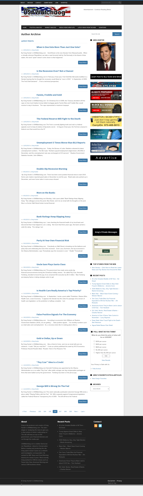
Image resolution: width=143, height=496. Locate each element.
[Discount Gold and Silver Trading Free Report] (106, 86)
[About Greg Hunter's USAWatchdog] (106, 70)
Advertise (64, 3)
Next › (76, 411)
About (23, 3)
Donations (102, 27)
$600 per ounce (101, 347)
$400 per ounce (101, 344)
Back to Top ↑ (112, 483)
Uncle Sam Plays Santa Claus (51, 264)
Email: (96, 245)
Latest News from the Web (87, 27)
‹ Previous (32, 411)
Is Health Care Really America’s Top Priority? (59, 290)
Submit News (48, 3)
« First (24, 411)
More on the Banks (46, 192)
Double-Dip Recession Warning (52, 168)
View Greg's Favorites (99, 378)
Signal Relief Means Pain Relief (102, 325)
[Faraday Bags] (106, 113)
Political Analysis (36, 27)
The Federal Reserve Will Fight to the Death (59, 118)
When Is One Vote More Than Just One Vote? (58, 47)
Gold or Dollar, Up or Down (50, 338)
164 (45, 411)
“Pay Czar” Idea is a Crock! (50, 362)
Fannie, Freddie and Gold (49, 94)
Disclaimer (112, 481)
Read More (83, 62)
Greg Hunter (35, 50)
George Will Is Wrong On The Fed (53, 386)
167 (60, 411)
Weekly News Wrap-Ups (67, 27)
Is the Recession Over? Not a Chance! (55, 70)
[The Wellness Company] (106, 139)
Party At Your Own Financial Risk (53, 240)
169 (70, 411)
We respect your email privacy (106, 254)
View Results (106, 360)
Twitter (100, 425)
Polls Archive (97, 368)
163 (39, 411)
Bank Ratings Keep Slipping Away (53, 216)
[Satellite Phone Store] (106, 100)
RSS (95, 425)
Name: (96, 239)
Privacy (119, 481)
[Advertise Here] (106, 160)
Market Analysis (50, 27)
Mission (30, 3)
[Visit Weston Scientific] (106, 126)
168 (65, 411)
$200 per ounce (101, 341)
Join (56, 3)
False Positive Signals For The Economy (56, 314)
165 (50, 411)
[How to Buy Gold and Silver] (106, 79)
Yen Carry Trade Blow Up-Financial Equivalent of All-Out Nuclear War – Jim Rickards (105, 301)
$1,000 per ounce (102, 350)
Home (24, 27)
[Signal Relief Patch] (106, 152)
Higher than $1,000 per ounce (106, 353)
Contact (38, 3)
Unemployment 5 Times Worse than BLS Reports (61, 142)
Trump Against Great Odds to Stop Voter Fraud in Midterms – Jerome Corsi (70, 434)
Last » (83, 411)
